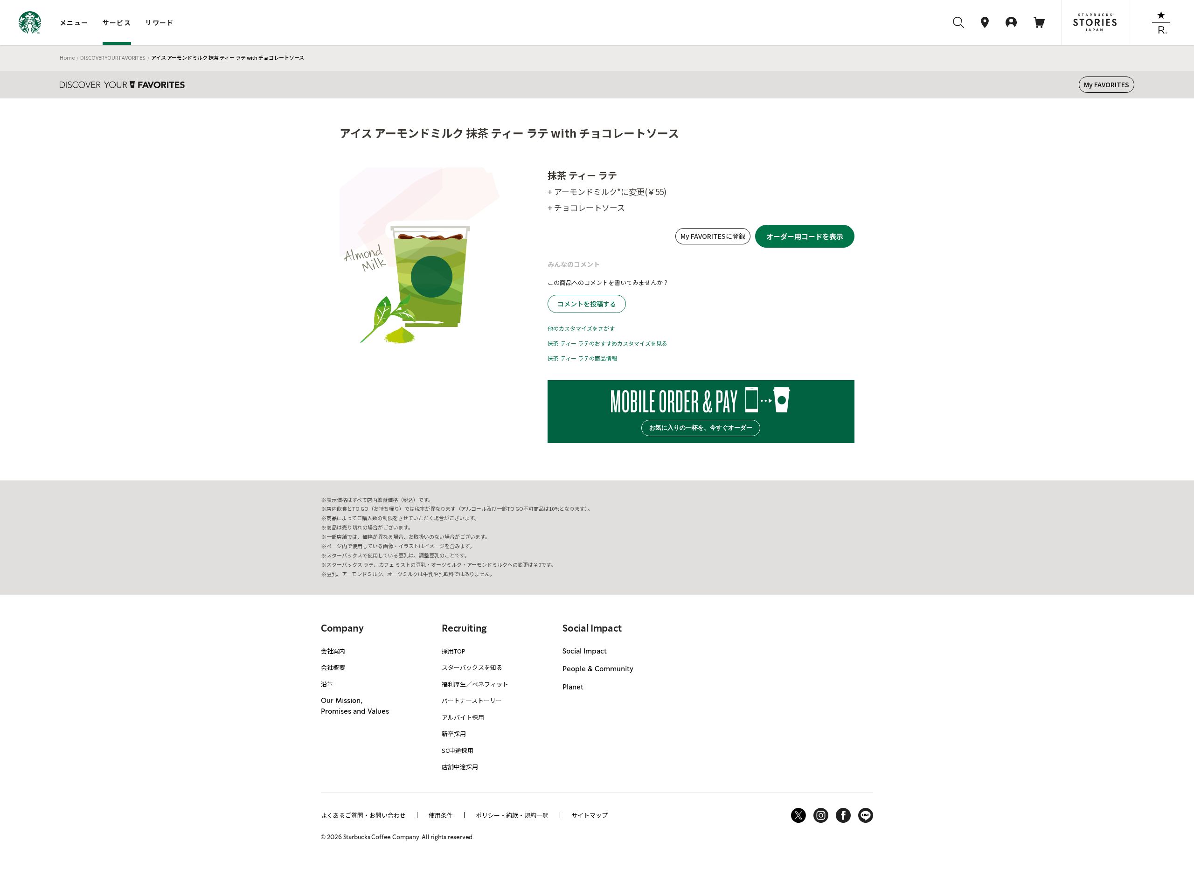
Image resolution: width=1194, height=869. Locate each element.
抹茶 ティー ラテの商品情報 (582, 358)
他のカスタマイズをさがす (581, 328)
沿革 (327, 684)
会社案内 (333, 651)
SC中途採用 (457, 750)
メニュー (74, 22)
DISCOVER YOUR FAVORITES (112, 57)
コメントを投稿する (586, 303)
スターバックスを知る (472, 667)
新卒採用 (454, 733)
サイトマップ (589, 815)
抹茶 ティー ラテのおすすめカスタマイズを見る (607, 343)
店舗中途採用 (460, 766)
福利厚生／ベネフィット (475, 684)
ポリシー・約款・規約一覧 (512, 815)
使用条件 (441, 815)
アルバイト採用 (463, 717)
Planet (572, 687)
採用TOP (453, 651)
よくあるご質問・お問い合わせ (363, 815)
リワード (159, 22)
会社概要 (333, 667)
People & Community (597, 669)
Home (67, 57)
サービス (117, 22)
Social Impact (584, 651)
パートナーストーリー (472, 700)
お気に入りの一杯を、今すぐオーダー (700, 427)
